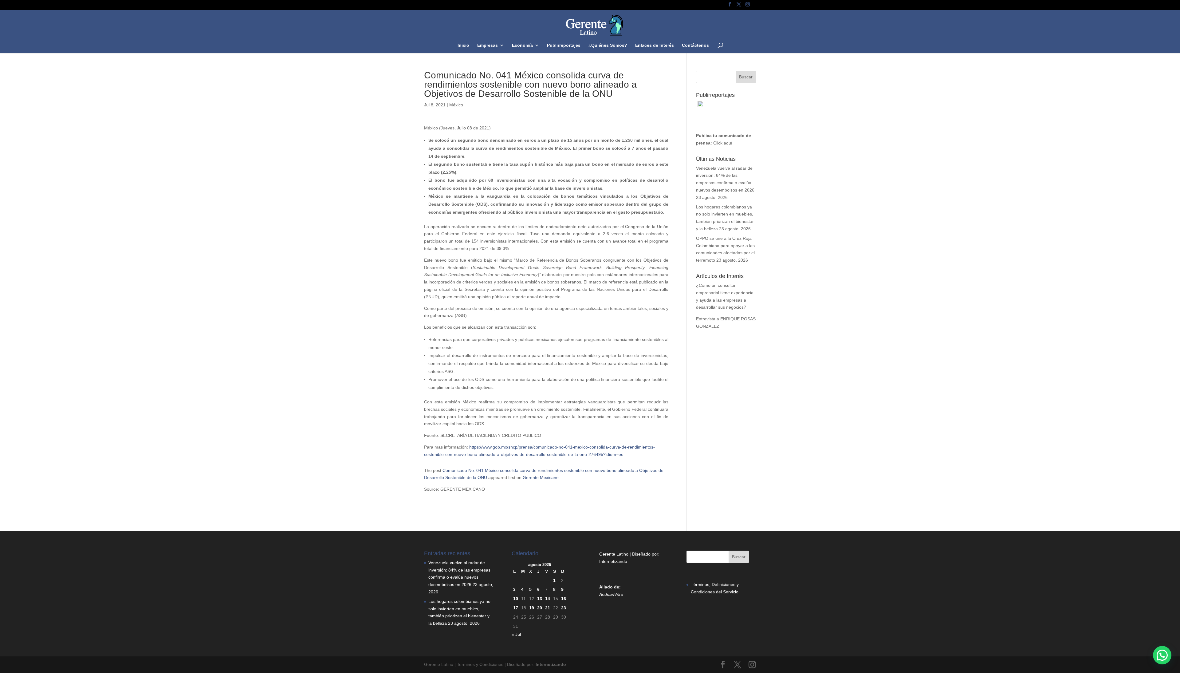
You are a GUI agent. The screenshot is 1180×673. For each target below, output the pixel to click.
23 (563, 607)
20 (539, 607)
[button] (1162, 655)
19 (531, 607)
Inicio (463, 45)
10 (515, 598)
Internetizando (613, 561)
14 (547, 598)
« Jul (516, 634)
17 (515, 607)
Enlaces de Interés (654, 45)
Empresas (487, 45)
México (456, 104)
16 (563, 598)
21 (547, 607)
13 (539, 598)
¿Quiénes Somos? (607, 45)
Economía (522, 45)
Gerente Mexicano (541, 477)
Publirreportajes (563, 45)
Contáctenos (695, 45)
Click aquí (722, 143)
